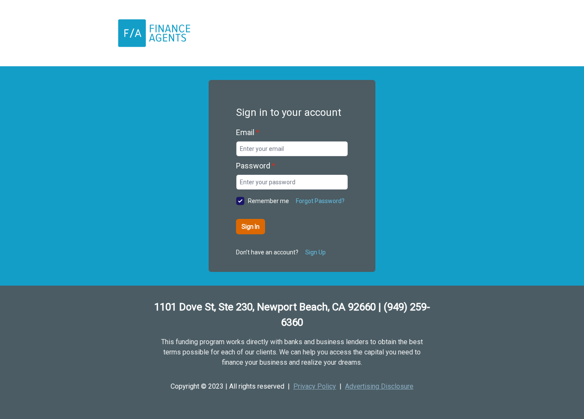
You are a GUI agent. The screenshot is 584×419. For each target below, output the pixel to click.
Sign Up (315, 252)
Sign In (251, 226)
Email (248, 132)
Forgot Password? (320, 201)
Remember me (268, 201)
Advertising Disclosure (379, 386)
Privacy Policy (314, 386)
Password (255, 165)
